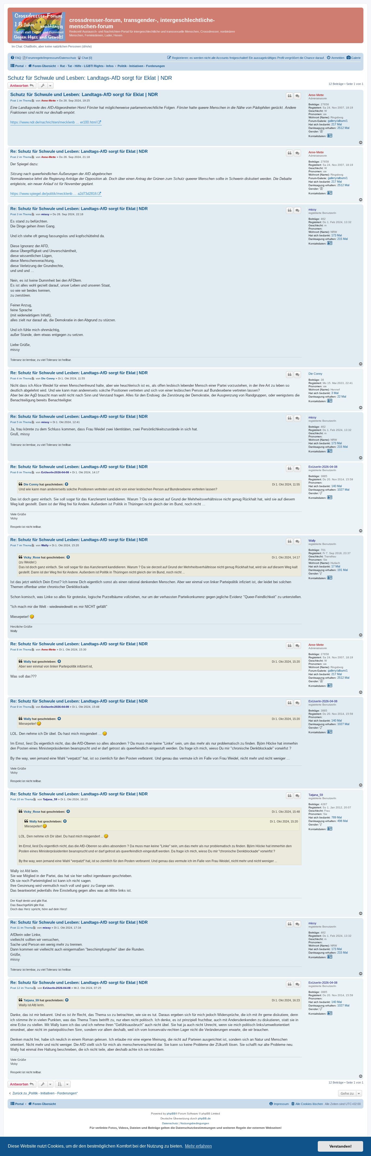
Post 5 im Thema (21, 422)
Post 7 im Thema (21, 545)
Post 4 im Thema (21, 378)
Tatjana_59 (316, 794)
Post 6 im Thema (21, 472)
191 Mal (342, 569)
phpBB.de (204, 1118)
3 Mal (334, 393)
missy (312, 209)
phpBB (171, 1113)
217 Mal (336, 124)
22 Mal (341, 396)
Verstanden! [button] (340, 1146)
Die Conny (315, 373)
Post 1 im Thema (21, 100)
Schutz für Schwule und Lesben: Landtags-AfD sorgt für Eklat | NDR (90, 78)
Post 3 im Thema (21, 214)
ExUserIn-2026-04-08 (323, 466)
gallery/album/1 (338, 120)
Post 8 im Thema (21, 649)
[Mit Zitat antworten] (289, 96)
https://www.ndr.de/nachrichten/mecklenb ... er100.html (53, 122)
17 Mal (335, 566)
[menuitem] (353, 58)
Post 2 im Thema (21, 156)
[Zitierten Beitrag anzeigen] (66, 484)
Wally (312, 540)
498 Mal (342, 820)
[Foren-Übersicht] (39, 25)
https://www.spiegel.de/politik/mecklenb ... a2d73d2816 (53, 194)
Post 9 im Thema (21, 706)
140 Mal (336, 486)
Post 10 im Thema (21, 799)
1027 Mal (343, 489)
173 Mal (336, 235)
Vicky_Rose (32, 557)
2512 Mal (343, 127)
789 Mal (336, 817)
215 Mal (342, 238)
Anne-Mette (316, 95)
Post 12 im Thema (21, 987)
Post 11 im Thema (21, 927)
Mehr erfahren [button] (198, 1146)
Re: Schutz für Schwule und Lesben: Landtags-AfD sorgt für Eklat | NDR (79, 151)
